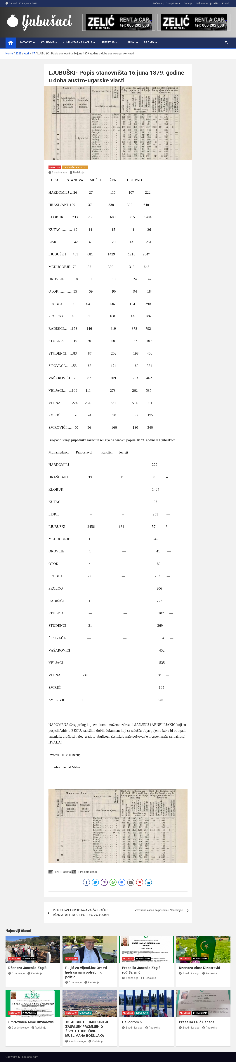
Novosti (26, 42)
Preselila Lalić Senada (196, 1022)
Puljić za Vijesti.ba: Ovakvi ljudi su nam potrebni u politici (86, 972)
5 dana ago (18, 973)
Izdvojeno (85, 1013)
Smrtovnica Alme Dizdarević (31, 1022)
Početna (157, 3)
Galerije (188, 3)
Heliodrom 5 (132, 1022)
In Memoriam (29, 959)
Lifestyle (107, 42)
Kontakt (226, 3)
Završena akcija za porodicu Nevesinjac (159, 910)
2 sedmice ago (20, 1027)
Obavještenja (173, 3)
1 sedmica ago (191, 973)
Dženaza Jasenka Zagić (27, 968)
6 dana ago (75, 982)
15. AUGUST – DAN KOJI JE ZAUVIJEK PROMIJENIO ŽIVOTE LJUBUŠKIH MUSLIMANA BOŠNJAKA (87, 1029)
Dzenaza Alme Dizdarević (199, 968)
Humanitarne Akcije (77, 42)
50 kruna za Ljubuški (207, 3)
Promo (149, 42)
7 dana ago (132, 977)
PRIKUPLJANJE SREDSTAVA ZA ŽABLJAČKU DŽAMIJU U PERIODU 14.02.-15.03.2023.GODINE (81, 912)
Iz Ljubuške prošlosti (75, 167)
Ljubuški (128, 42)
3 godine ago (59, 172)
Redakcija (78, 172)
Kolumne (47, 42)
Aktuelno (54, 167)
